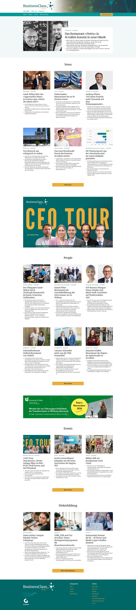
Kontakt (94, 591)
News (25, 14)
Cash (55, 91)
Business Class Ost (28, 455)
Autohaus (56, 532)
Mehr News (68, 185)
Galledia (35, 593)
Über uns (34, 11)
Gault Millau (26, 91)
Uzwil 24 (88, 455)
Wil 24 (56, 455)
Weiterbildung (44, 14)
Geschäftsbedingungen (98, 598)
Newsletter (26, 11)
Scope (31, 594)
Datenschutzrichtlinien (98, 601)
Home (93, 603)
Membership (95, 593)
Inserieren (41, 11)
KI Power (88, 532)
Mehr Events (68, 490)
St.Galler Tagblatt (27, 284)
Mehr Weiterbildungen (68, 570)
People (30, 14)
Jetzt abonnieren (106, 14)
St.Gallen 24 (89, 91)
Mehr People (68, 383)
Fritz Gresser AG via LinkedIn (62, 284)
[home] (68, 5)
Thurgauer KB (58, 347)
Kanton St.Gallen (58, 148)
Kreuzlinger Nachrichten (92, 284)
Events (36, 14)
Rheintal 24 (26, 148)
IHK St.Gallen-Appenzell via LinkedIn (95, 148)
